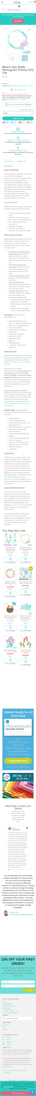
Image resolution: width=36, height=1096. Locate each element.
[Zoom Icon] (29, 29)
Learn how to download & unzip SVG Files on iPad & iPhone (17, 403)
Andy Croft (14, 912)
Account (16, 382)
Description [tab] (9, 161)
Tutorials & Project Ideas (18, 150)
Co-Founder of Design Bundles (21, 914)
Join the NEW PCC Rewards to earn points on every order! (18, 16)
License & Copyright (13, 479)
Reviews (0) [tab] (21, 161)
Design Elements (15, 86)
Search (3, 10)
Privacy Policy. (8, 1087)
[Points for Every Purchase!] (18, 137)
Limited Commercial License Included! (15, 94)
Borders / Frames (27, 86)
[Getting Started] (18, 129)
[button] (2, 2)
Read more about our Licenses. (16, 99)
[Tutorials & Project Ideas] (18, 148)
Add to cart (18, 118)
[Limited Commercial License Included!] (3, 92)
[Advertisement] (18, 686)
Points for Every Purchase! (18, 140)
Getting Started (18, 131)
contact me (17, 505)
